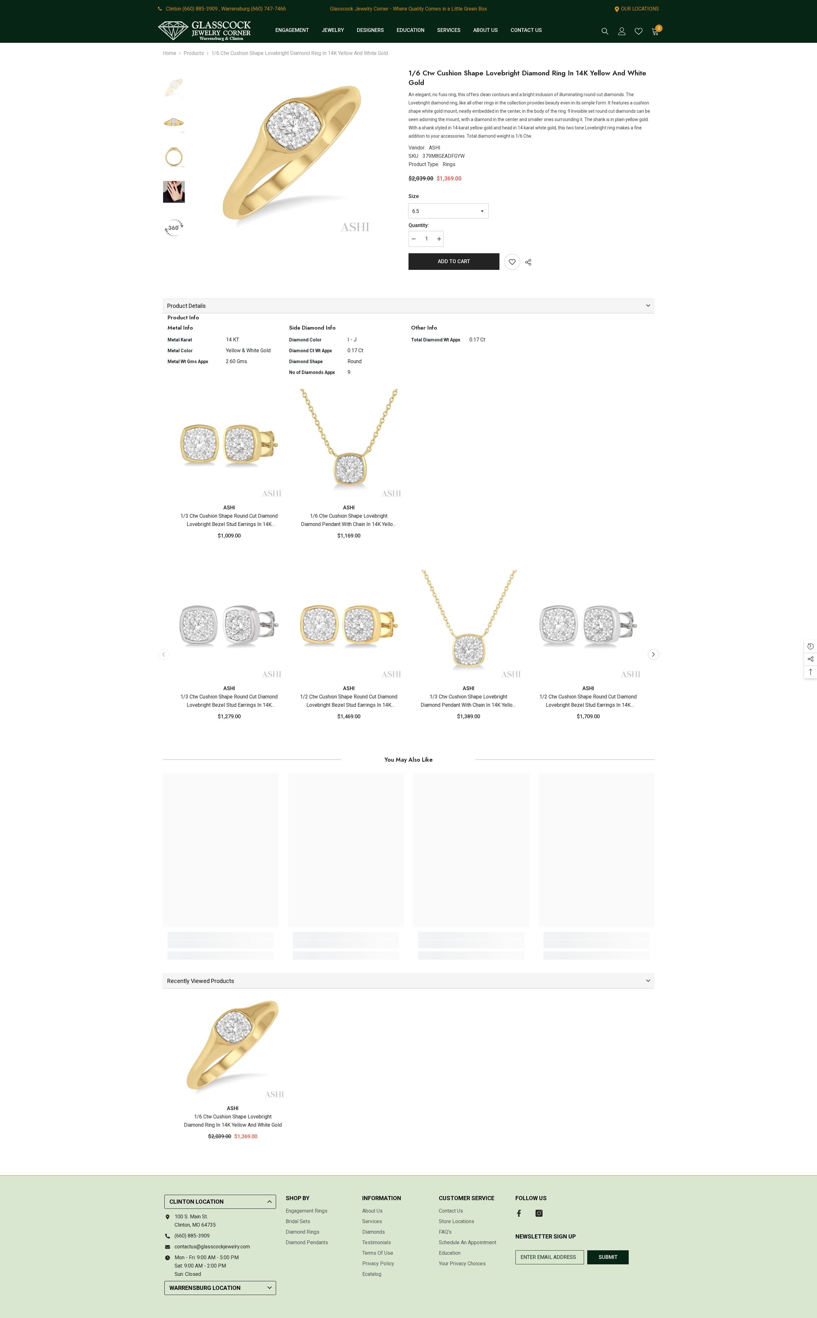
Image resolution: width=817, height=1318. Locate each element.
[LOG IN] (622, 31)
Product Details (186, 305)
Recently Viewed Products (200, 981)
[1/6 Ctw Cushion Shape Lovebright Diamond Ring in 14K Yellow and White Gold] (233, 1046)
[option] (292, 153)
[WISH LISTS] (638, 31)
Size (413, 196)
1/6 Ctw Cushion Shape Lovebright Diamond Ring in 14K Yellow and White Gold (233, 1121)
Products (194, 53)
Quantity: (418, 225)
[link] (221, 944)
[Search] (605, 31)
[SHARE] (525, 262)
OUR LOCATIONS (639, 9)
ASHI (434, 148)
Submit (608, 1257)
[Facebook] (519, 1213)
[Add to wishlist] (512, 262)
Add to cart (454, 261)
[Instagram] (539, 1213)
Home (169, 53)
